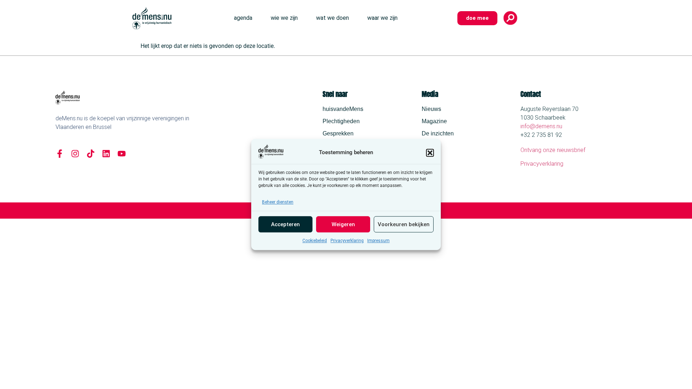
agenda (243, 17)
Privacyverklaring (347, 240)
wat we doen (332, 17)
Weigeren (343, 224)
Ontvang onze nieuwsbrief (552, 150)
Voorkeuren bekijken (404, 224)
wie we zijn (284, 17)
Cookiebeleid (314, 240)
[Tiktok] (90, 153)
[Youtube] (121, 153)
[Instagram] (75, 153)
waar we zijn (382, 17)
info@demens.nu (541, 126)
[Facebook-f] (60, 153)
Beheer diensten (277, 202)
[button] (430, 152)
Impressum (378, 240)
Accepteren (285, 224)
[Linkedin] (106, 153)
